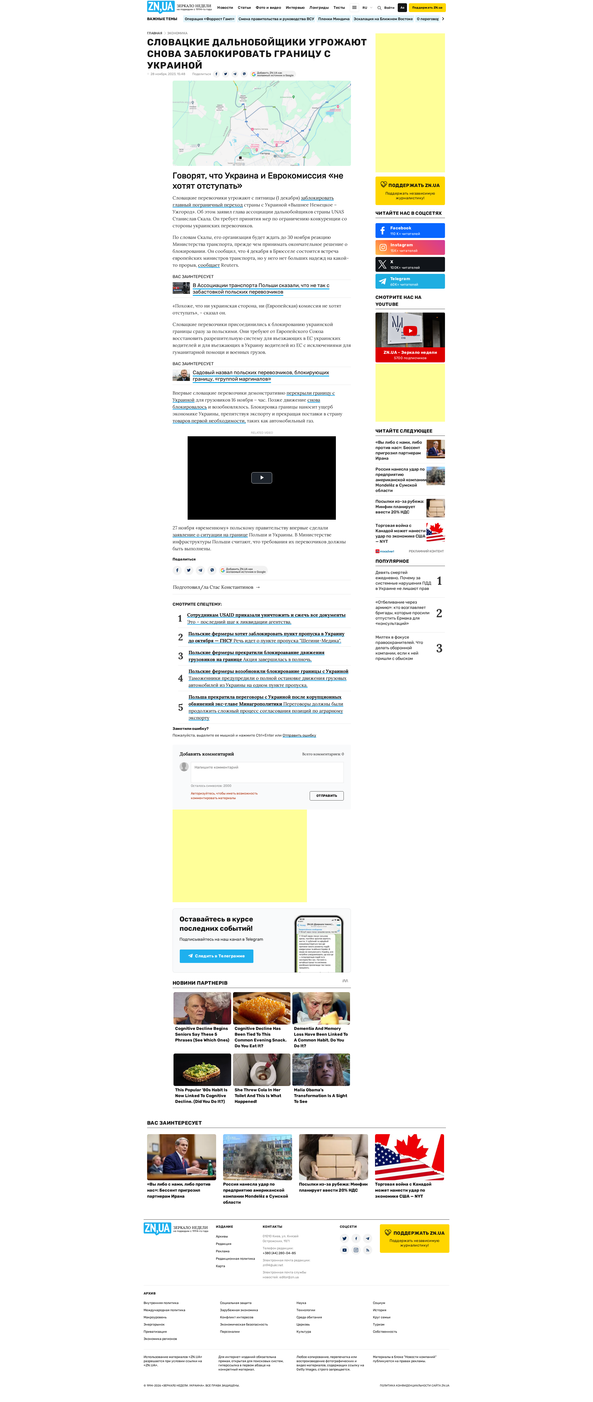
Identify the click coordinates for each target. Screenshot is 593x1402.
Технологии (305, 1310)
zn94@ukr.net (273, 1265)
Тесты (339, 7)
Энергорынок (154, 1324)
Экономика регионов (160, 1339)
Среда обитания (309, 1317)
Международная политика (164, 1310)
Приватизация (155, 1332)
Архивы (222, 1236)
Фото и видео (268, 7)
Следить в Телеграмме (220, 956)
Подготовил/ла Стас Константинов (213, 587)
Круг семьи (382, 1317)
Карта (220, 1266)
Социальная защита (236, 1303)
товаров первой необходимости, (209, 421)
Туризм (379, 1324)
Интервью (295, 7)
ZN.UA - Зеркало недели (410, 352)
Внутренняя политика (161, 1303)
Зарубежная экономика (239, 1310)
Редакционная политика (235, 1259)
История (379, 1310)
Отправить (326, 796)
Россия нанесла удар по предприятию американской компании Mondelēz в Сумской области (400, 480)
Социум (379, 1303)
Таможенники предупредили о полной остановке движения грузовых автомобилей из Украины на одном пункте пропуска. (268, 678)
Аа (402, 7)
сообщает (209, 265)
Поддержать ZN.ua (427, 7)
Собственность (385, 1332)
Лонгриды (319, 7)
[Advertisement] (240, 856)
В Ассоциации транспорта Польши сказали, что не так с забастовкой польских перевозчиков (261, 288)
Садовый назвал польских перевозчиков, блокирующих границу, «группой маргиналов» (261, 375)
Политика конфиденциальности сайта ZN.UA (414, 1385)
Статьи (244, 7)
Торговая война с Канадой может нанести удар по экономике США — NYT (400, 533)
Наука (301, 1303)
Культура (303, 1332)
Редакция (223, 1244)
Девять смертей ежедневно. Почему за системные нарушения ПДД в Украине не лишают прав (403, 580)
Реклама (223, 1251)
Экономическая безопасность (244, 1324)
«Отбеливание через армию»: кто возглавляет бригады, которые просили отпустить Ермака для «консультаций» (402, 613)
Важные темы (162, 19)
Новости (225, 7)
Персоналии (230, 1332)
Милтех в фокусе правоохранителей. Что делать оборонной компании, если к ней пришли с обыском (399, 648)
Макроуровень (155, 1317)
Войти (389, 8)
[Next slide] (442, 19)
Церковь (303, 1324)
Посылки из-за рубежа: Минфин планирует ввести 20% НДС (399, 507)
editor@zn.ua (289, 1277)
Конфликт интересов (236, 1317)
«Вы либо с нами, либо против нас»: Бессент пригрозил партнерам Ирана (398, 450)
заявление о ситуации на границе (210, 535)
